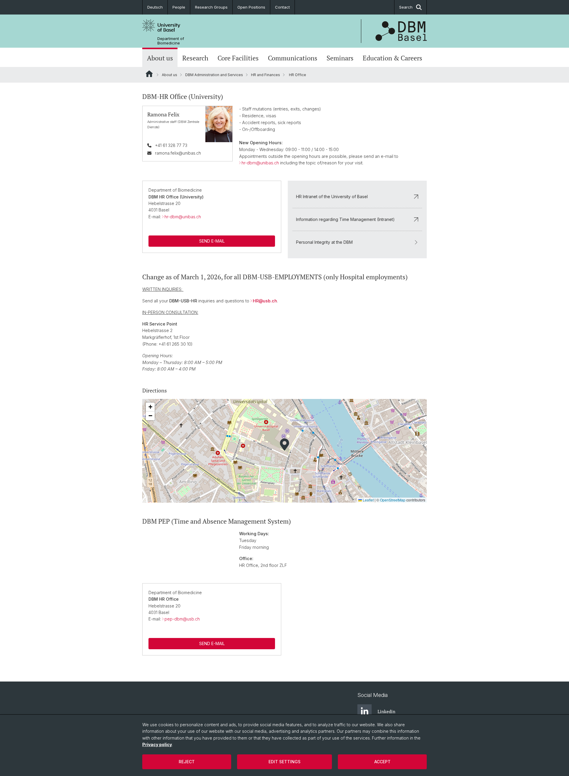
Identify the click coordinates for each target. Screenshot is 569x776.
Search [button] (406, 7)
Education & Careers (392, 58)
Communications (292, 58)
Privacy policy (157, 744)
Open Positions (251, 7)
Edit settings (284, 761)
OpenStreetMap (392, 499)
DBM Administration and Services (214, 75)
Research (195, 58)
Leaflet (368, 499)
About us (160, 58)
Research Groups (211, 7)
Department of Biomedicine (170, 40)
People (178, 7)
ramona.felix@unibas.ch (178, 152)
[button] (284, 444)
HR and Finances (265, 75)
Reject (187, 761)
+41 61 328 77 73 (171, 145)
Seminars (340, 58)
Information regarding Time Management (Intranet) (345, 219)
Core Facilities (238, 58)
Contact (282, 7)
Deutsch (155, 7)
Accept (382, 761)
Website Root (149, 73)
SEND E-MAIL (212, 240)
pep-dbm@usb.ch (182, 618)
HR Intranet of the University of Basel (332, 196)
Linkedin (386, 711)
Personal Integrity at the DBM (324, 242)
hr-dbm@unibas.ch (260, 162)
